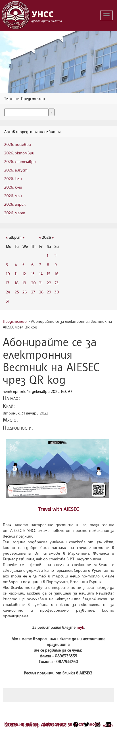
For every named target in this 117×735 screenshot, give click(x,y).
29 (49, 291)
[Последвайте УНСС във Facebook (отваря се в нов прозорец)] (76, 724)
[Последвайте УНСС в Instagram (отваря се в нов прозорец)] (97, 724)
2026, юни (13, 187)
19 (24, 282)
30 (57, 291)
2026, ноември (17, 144)
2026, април (15, 204)
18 (16, 282)
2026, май (13, 195)
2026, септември (20, 161)
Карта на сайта (22, 724)
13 (33, 273)
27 (33, 291)
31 (7, 301)
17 (7, 282)
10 (8, 273)
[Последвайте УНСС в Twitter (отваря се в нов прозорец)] (86, 724)
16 (56, 273)
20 (33, 282)
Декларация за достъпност (72, 724)
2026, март (14, 212)
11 (16, 273)
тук (80, 627)
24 (8, 291)
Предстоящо (15, 321)
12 (24, 273)
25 (17, 291)
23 (56, 282)
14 (41, 273)
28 (41, 291)
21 (41, 282)
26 (24, 291)
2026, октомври (19, 152)
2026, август (16, 170)
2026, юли (13, 178)
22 (49, 282)
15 (48, 273)
